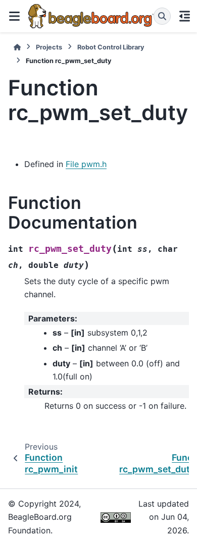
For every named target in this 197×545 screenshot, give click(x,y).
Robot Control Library (110, 47)
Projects (49, 47)
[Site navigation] (14, 16)
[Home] (17, 47)
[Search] (162, 16)
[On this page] (185, 16)
